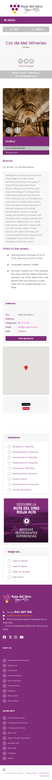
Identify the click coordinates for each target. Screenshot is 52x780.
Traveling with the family (18, 723)
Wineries (33, 72)
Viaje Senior (18, 577)
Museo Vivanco (19, 479)
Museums (11, 691)
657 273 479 (23, 323)
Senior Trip (12, 733)
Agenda (11, 758)
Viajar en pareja (19, 566)
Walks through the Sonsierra (19, 738)
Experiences (12, 670)
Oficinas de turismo (21, 490)
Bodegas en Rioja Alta (23, 446)
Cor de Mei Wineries (15, 148)
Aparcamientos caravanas (24, 473)
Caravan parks (13, 686)
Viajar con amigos (21, 571)
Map (16, 29)
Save (27, 408)
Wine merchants (14, 681)
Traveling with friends (16, 728)
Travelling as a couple (16, 718)
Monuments (12, 696)
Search (39, 29)
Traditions (12, 753)
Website (22, 331)
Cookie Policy (44, 773)
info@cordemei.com (28, 327)
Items (23, 72)
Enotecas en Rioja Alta (23, 468)
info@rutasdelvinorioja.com (20, 615)
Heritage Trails (13, 743)
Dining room (12, 152)
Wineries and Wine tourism (18, 660)
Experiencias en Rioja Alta (24, 457)
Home (15, 72)
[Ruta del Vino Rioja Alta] (26, 8)
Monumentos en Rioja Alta (25, 484)
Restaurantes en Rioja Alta (25, 452)
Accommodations (15, 675)
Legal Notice (44, 776)
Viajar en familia (19, 561)
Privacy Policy (31, 773)
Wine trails (12, 748)
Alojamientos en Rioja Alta (25, 463)
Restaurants (12, 665)
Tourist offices (13, 701)
